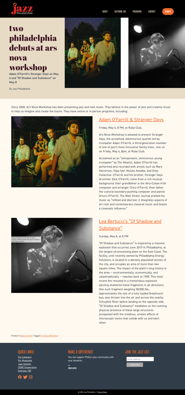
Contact (151, 11)
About (105, 11)
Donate (168, 11)
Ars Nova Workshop (49, 335)
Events (29, 335)
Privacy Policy (102, 392)
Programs (137, 11)
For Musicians (25, 360)
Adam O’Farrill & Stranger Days (131, 119)
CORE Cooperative (27, 367)
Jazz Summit (24, 364)
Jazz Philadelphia (22, 8)
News (22, 335)
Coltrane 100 (120, 11)
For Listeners (24, 357)
